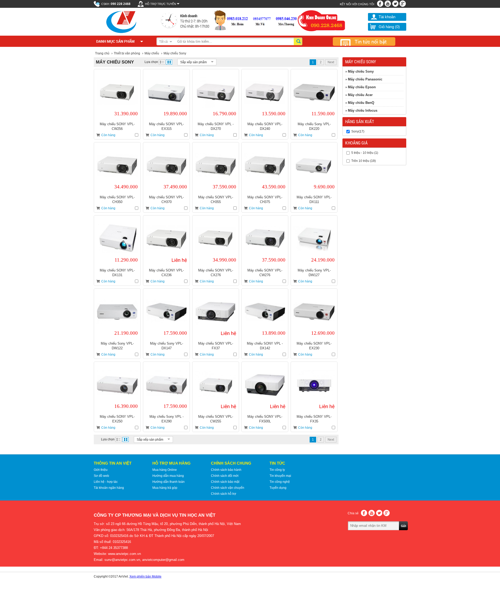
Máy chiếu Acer (360, 95)
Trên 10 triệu (360, 161)
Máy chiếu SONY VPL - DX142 (265, 345)
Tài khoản (387, 17)
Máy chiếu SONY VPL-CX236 (166, 272)
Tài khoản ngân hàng (109, 488)
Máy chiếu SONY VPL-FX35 (314, 419)
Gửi (403, 533)
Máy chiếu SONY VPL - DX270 (216, 126)
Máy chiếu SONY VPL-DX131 (117, 272)
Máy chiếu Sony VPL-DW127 (314, 272)
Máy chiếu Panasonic (365, 79)
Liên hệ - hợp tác (106, 482)
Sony (355, 131)
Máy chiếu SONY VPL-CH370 (166, 199)
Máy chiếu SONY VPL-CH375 (264, 199)
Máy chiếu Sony (361, 71)
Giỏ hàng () (389, 26)
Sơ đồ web (101, 476)
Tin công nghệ (280, 482)
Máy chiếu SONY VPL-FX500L (264, 419)
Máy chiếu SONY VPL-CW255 (215, 419)
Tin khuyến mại (280, 476)
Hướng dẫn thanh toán (168, 482)
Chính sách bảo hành (226, 470)
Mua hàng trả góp (164, 488)
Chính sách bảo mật (225, 482)
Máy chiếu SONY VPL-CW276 (264, 272)
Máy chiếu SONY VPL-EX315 (166, 126)
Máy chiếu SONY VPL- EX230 (314, 345)
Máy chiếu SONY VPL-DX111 (314, 199)
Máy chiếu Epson (362, 87)
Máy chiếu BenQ (361, 103)
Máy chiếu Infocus (362, 110)
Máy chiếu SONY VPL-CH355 (215, 199)
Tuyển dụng (278, 488)
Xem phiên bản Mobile (145, 576)
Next (331, 62)
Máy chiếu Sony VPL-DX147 (166, 345)
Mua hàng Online (164, 470)
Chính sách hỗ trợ (223, 494)
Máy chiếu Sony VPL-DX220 (314, 126)
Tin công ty (277, 470)
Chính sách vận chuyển (227, 488)
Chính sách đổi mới (225, 476)
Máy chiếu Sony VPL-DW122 (117, 345)
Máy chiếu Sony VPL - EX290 (166, 419)
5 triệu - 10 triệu (362, 153)
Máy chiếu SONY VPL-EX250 (117, 419)
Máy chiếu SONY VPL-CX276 (215, 272)
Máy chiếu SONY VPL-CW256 (117, 126)
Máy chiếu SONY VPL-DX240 (264, 126)
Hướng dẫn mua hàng (168, 476)
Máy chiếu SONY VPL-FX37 (215, 345)
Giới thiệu (101, 470)
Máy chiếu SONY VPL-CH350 (117, 199)
